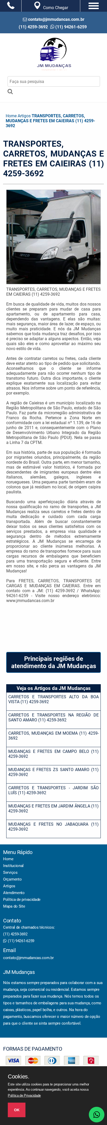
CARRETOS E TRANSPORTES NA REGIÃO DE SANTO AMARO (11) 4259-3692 (53, 717)
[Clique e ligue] (10, 5)
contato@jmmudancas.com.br (28, 957)
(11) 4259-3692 (15, 934)
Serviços (10, 872)
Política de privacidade (22, 899)
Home (8, 859)
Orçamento (12, 879)
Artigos (9, 886)
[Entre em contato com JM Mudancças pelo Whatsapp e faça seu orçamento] (96, 1114)
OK (16, 1110)
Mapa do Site (14, 906)
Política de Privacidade (24, 1095)
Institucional (13, 865)
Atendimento (14, 892)
